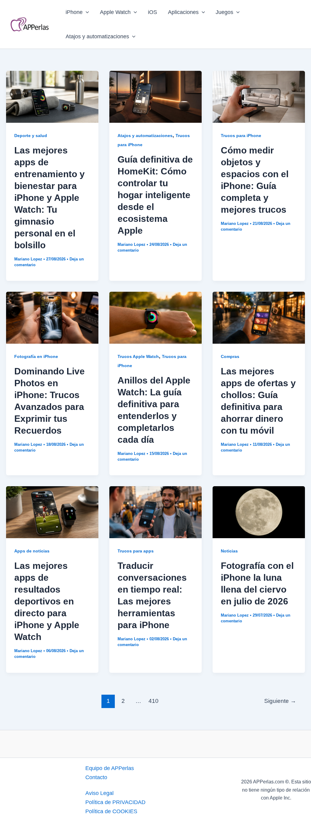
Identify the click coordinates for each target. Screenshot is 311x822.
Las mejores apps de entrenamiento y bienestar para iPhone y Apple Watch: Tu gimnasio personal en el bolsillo (49, 197)
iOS (152, 12)
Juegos (224, 12)
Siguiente (280, 701)
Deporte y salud (30, 135)
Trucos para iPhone (241, 135)
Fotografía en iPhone (36, 356)
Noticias (229, 551)
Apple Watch (115, 12)
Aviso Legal (99, 793)
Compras (230, 356)
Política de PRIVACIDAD (115, 802)
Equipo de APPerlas (109, 768)
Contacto (96, 777)
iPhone (74, 12)
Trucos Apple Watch (138, 356)
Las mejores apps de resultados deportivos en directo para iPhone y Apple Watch (46, 601)
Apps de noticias (32, 551)
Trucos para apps (136, 551)
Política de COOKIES (111, 811)
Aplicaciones (183, 12)
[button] (86, 12)
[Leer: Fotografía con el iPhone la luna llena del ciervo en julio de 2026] (259, 512)
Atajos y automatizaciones (97, 36)
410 (154, 701)
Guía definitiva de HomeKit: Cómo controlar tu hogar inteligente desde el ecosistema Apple (155, 195)
